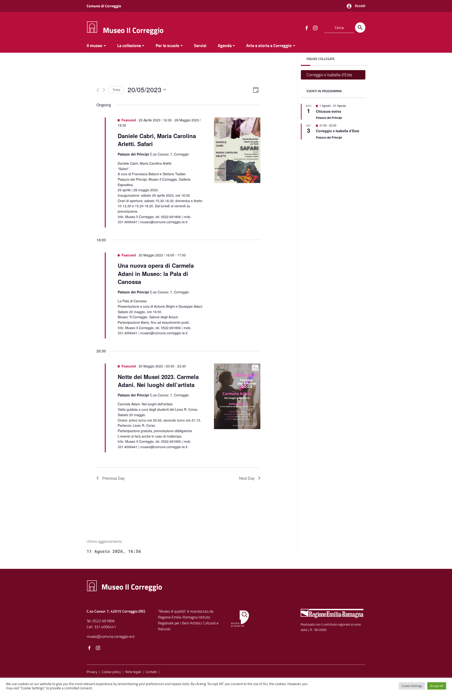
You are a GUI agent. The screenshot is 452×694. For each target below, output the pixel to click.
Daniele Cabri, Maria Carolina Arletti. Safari (157, 140)
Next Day (247, 478)
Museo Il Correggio (133, 30)
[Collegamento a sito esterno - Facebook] (306, 27)
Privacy (92, 671)
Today (116, 90)
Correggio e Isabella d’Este (329, 75)
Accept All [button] (436, 685)
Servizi (200, 45)
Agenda (225, 45)
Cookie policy (111, 671)
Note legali (133, 671)
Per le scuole (167, 45)
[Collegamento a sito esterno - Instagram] (315, 27)
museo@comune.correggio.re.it (111, 636)
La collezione (129, 45)
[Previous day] (98, 90)
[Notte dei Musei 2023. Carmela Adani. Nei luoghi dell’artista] (237, 396)
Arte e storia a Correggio (269, 45)
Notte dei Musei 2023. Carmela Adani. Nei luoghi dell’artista (158, 381)
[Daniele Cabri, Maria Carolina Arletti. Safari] (237, 150)
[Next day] (104, 90)
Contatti (151, 671)
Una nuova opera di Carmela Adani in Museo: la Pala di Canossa (156, 273)
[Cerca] (360, 27)
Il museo (94, 45)
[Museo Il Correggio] (92, 27)
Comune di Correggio (104, 6)
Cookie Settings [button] (412, 685)
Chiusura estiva (328, 111)
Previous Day (113, 478)
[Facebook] (89, 648)
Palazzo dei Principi (329, 118)
